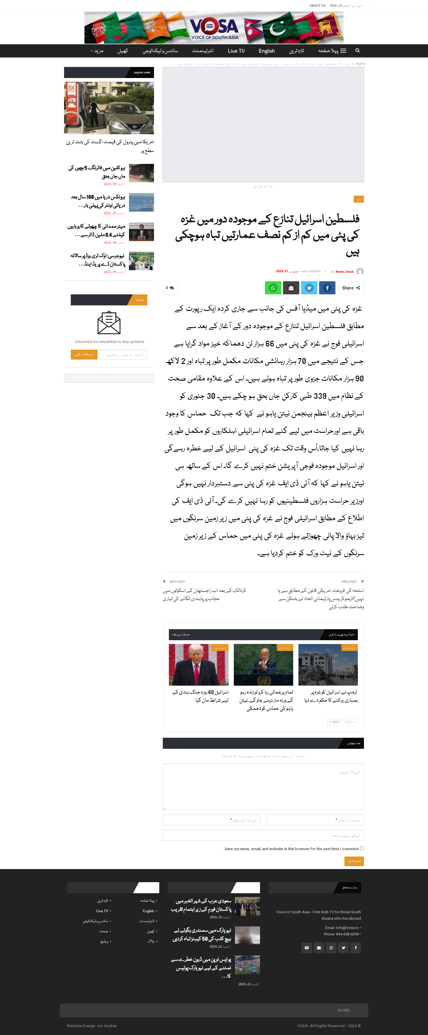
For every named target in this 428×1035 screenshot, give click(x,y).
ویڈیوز (104, 941)
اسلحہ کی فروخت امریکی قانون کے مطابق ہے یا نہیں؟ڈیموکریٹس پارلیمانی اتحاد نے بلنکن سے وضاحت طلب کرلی (321, 599)
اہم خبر (220, 647)
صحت (103, 931)
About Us (317, 5)
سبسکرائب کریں (84, 354)
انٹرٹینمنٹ (203, 51)
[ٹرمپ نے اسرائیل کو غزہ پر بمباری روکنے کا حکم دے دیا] (328, 665)
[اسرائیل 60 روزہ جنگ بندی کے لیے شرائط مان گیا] (198, 665)
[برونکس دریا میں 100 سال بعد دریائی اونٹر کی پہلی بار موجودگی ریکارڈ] (141, 202)
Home (344, 1010)
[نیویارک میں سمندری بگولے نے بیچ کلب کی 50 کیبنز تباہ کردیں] (247, 935)
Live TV (236, 51)
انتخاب (350, 647)
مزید (98, 51)
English (267, 51)
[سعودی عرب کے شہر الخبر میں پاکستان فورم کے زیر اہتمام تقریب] (247, 906)
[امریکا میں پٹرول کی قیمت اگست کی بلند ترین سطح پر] (109, 108)
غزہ (359, 199)
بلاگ (150, 941)
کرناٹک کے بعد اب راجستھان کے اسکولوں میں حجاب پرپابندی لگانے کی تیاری (205, 595)
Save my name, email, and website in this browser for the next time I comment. (291, 849)
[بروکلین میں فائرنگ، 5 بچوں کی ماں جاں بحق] (141, 173)
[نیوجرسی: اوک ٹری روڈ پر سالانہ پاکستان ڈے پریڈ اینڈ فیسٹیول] (141, 261)
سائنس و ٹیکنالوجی (160, 51)
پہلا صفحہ (328, 51)
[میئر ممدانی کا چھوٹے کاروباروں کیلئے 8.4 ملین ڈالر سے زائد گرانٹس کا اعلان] (141, 231)
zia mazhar (107, 1026)
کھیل (123, 51)
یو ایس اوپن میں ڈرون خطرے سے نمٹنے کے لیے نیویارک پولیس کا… (201, 968)
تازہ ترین (296, 51)
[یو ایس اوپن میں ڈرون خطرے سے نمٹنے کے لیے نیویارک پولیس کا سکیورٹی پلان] (247, 965)
